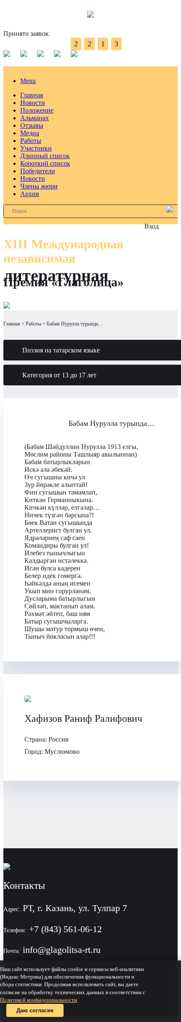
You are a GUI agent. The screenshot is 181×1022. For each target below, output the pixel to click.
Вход (151, 226)
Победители (37, 171)
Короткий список (45, 163)
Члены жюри (39, 186)
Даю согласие (34, 1010)
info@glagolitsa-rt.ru (62, 949)
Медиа (29, 133)
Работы (30, 140)
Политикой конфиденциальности (38, 1000)
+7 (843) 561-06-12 (65, 929)
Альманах (34, 117)
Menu (28, 80)
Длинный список (45, 155)
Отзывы (31, 125)
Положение (36, 110)
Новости (32, 102)
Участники (36, 148)
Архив (29, 193)
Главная (31, 95)
